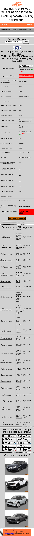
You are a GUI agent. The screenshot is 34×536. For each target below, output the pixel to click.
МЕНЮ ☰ (29, 24)
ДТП (26, 211)
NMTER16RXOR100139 (6, 321)
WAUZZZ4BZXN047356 (6, 260)
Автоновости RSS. (9, 533)
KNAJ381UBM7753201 (6, 375)
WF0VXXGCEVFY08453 (6, 353)
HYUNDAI (21, 143)
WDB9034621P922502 (6, 237)
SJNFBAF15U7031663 (6, 345)
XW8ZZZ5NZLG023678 (6, 362)
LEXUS (18, 282)
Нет (21, 71)
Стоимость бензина (6, 29)
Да (32, 69)
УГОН (22, 211)
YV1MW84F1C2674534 (6, 401)
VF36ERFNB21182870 (6, 417)
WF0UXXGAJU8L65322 (6, 297)
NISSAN (18, 345)
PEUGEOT (19, 254)
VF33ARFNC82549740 (6, 254)
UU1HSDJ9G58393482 (6, 339)
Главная (4, 24)
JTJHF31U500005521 (5, 282)
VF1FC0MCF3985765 (5, 409)
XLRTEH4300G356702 (6, 369)
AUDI (17, 260)
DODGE (18, 389)
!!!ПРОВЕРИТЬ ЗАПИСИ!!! (26, 76)
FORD (17, 301)
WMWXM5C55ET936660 (6, 424)
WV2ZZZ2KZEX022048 (6, 310)
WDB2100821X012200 (6, 247)
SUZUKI (18, 332)
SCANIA (18, 288)
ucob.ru (10, 531)
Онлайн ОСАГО (23, 81)
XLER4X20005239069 (5, 288)
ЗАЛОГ (21, 213)
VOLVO (18, 401)
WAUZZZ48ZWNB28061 (6, 275)
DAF (19, 369)
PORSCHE (19, 268)
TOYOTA (18, 324)
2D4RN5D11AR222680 (6, 388)
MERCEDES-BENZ (19, 239)
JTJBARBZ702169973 (5, 395)
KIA (20, 375)
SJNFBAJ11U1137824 (5, 382)
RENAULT (18, 410)
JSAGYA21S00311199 (5, 331)
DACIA (18, 339)
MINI (17, 424)
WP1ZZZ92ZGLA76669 (6, 267)
